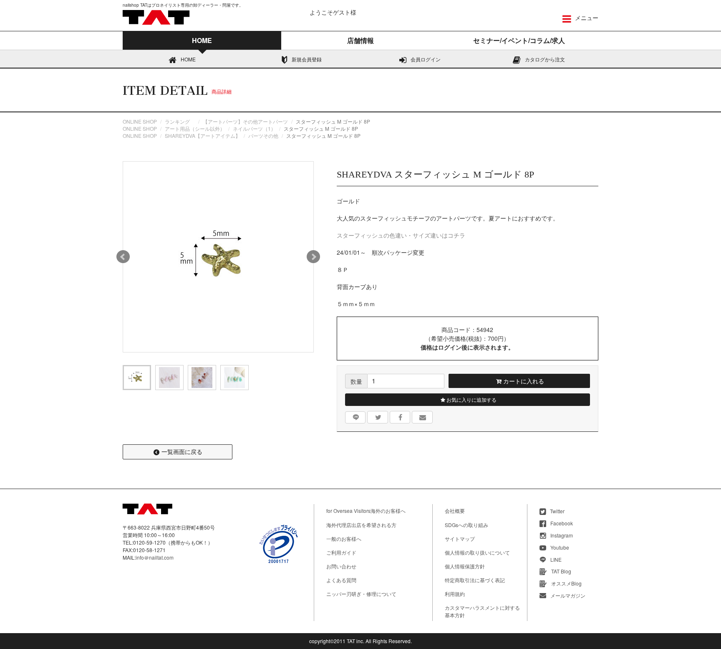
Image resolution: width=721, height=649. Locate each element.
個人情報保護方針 (465, 566)
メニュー (585, 17)
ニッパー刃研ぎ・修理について (361, 593)
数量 (356, 381)
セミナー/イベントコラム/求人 (519, 40)
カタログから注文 (545, 59)
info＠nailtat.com (155, 557)
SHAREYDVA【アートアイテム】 (202, 135)
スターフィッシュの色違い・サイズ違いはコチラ (401, 235)
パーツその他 (263, 135)
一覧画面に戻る (181, 451)
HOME (188, 59)
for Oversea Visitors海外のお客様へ (366, 510)
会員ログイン (426, 59)
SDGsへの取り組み (466, 524)
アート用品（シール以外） (195, 128)
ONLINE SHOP (140, 121)
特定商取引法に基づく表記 (475, 579)
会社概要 (455, 510)
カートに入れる (523, 381)
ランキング (180, 121)
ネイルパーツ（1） (254, 128)
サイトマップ (460, 538)
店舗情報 (360, 40)
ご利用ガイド (341, 552)
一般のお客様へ (343, 538)
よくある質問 (341, 579)
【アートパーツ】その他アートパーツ (245, 121)
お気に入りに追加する (471, 399)
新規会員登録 (307, 59)
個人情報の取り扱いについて (477, 552)
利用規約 (455, 593)
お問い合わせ (341, 566)
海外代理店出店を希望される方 (361, 524)
